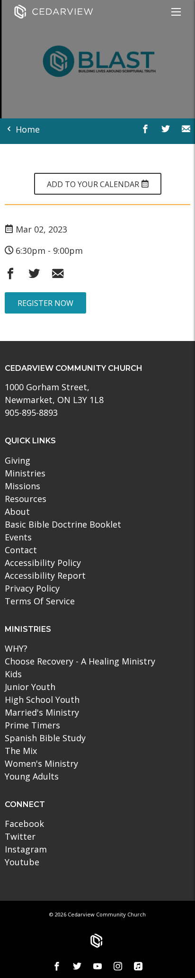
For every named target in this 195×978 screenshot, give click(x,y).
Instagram (26, 849)
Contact (21, 550)
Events (18, 537)
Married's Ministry (42, 712)
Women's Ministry (41, 763)
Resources (25, 498)
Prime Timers (32, 725)
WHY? (16, 648)
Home (26, 129)
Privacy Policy (32, 588)
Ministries (25, 473)
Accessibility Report (45, 575)
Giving (17, 460)
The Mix (21, 750)
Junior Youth (30, 686)
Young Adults (32, 776)
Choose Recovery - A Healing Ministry (80, 661)
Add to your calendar (94, 184)
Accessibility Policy (43, 562)
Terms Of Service (40, 601)
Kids (13, 674)
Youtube (22, 862)
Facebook (24, 823)
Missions (22, 486)
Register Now (45, 303)
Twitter (20, 836)
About (17, 511)
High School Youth (42, 699)
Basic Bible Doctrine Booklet (63, 524)
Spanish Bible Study (45, 738)
